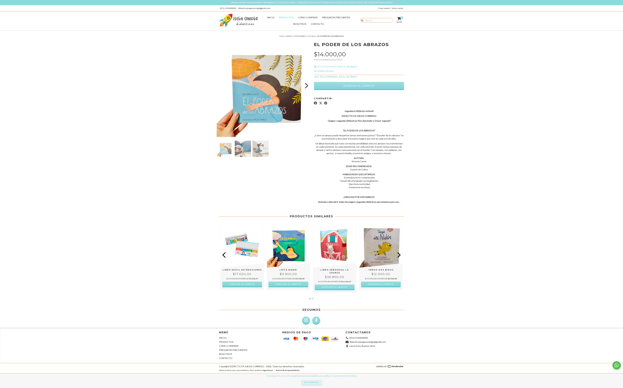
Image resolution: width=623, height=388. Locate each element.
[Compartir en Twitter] (320, 103)
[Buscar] (361, 20)
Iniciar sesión (397, 8)
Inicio (281, 36)
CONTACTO (317, 24)
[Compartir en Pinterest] (325, 103)
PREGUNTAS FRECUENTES (336, 17)
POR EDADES (299, 36)
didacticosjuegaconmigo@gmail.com (254, 8)
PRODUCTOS (286, 17)
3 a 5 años (311, 36)
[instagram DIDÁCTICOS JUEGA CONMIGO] (306, 320)
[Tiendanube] (390, 367)
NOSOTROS (299, 24)
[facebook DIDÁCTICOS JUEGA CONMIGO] (316, 320)
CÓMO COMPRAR (308, 17)
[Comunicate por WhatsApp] (616, 365)
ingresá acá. (268, 370)
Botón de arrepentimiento (288, 370)
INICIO (271, 17)
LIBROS (289, 36)
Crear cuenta (384, 8)
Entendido (311, 382)
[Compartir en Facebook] (315, 103)
